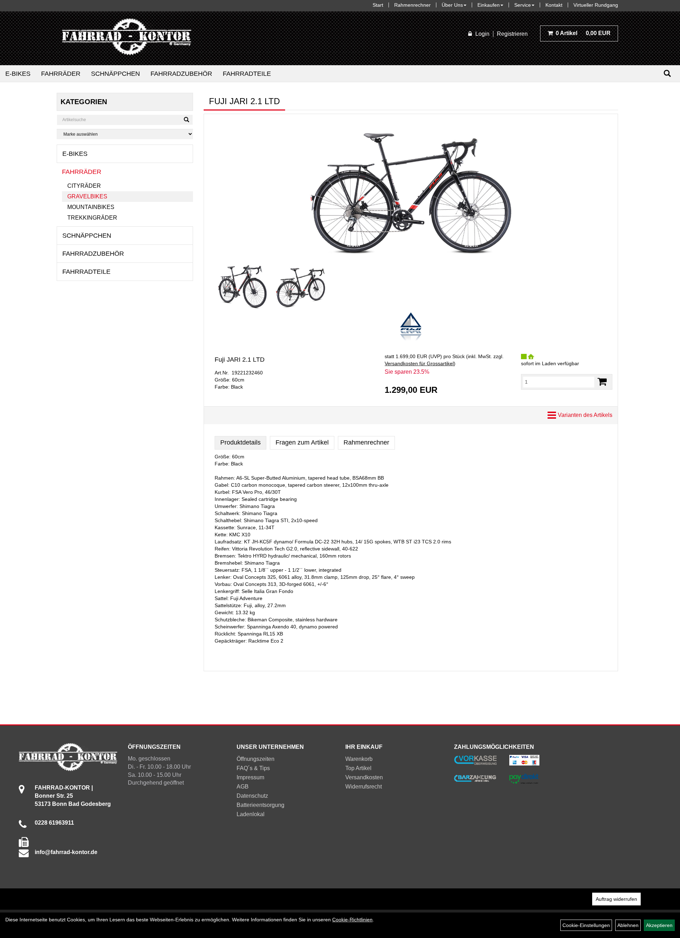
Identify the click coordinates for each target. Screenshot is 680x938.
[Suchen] (667, 73)
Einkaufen (488, 4)
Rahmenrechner (412, 4)
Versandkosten (364, 777)
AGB (243, 787)
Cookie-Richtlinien (352, 919)
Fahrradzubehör (181, 73)
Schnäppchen (115, 73)
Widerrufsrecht (363, 787)
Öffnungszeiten (255, 759)
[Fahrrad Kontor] (126, 38)
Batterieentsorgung (260, 805)
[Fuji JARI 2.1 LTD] (410, 190)
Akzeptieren (659, 925)
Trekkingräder (92, 218)
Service (522, 4)
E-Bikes (17, 73)
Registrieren (512, 34)
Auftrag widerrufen (616, 899)
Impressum (250, 777)
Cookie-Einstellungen (586, 925)
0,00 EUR (583, 33)
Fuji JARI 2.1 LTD (240, 359)
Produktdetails (240, 442)
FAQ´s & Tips (253, 768)
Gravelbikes (87, 196)
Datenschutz (252, 796)
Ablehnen (628, 925)
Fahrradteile (247, 73)
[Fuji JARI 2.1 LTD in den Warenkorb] (602, 382)
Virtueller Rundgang (595, 4)
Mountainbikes (90, 207)
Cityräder (84, 186)
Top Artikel (358, 768)
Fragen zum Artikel (302, 442)
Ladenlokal (251, 814)
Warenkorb (359, 759)
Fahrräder (60, 73)
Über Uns (452, 4)
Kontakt (553, 4)
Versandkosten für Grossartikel (419, 363)
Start (378, 4)
